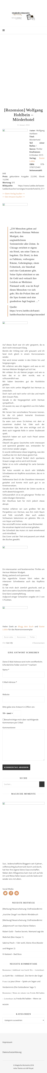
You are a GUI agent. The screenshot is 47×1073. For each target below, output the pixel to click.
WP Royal (29, 1068)
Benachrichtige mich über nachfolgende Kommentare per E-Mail (20, 721)
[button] (5, 893)
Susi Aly (9, 643)
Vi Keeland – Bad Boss (12, 954)
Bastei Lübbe (8, 637)
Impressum (7, 1042)
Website (6, 694)
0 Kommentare (38, 643)
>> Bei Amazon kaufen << (14, 196)
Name (6, 669)
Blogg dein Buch (25, 626)
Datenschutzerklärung (12, 1052)
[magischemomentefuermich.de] (23, 15)
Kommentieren (9, 727)
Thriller (32, 637)
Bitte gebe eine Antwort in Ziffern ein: (19, 707)
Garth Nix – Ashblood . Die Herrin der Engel (23, 975)
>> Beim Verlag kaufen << (14, 193)
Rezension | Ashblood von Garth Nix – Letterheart (23, 970)
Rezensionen (21, 637)
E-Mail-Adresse (10, 682)
